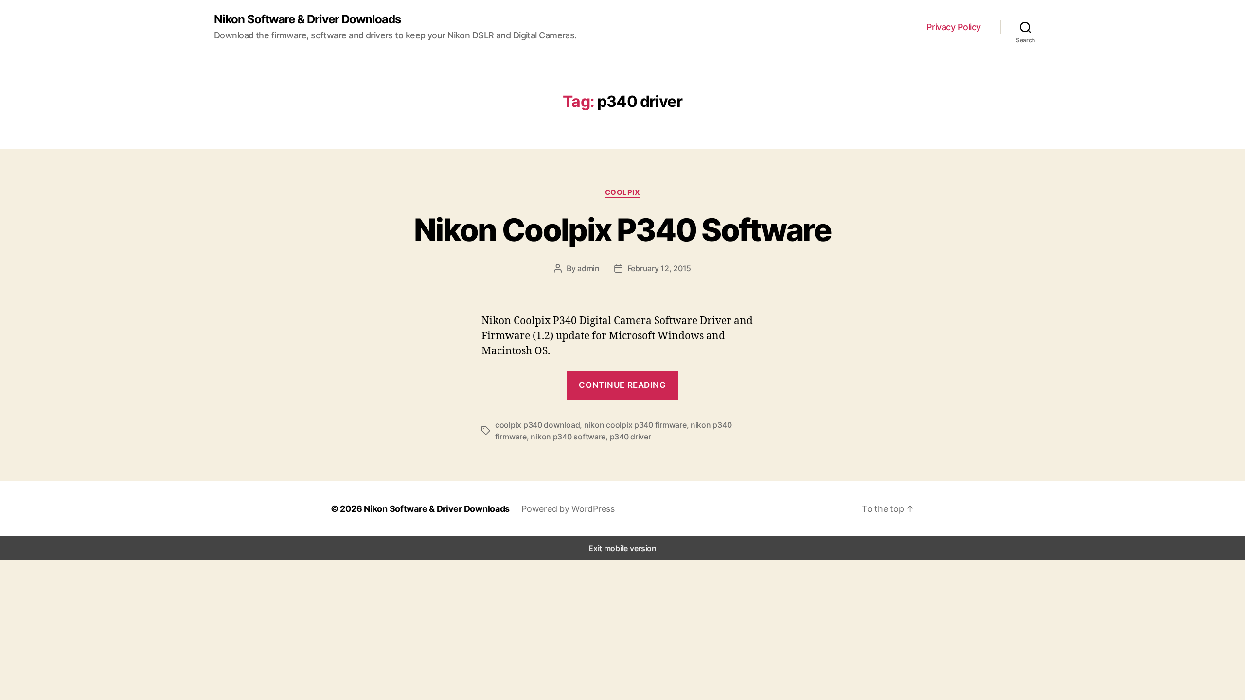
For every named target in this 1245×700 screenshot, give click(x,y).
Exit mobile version (622, 548)
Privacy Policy (953, 27)
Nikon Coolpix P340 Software (622, 229)
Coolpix (622, 192)
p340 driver (630, 436)
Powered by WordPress (568, 509)
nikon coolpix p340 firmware (635, 425)
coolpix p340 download (537, 425)
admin (588, 268)
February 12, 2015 (659, 268)
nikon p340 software (568, 436)
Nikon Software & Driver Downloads (307, 19)
